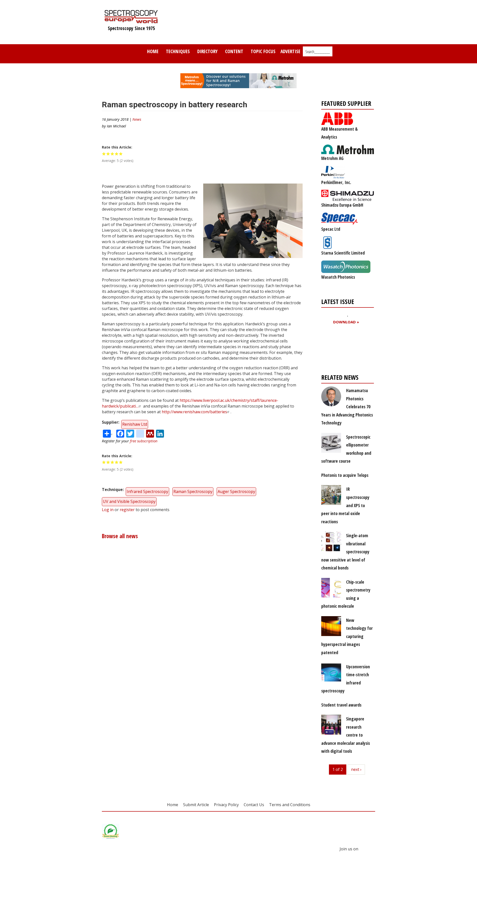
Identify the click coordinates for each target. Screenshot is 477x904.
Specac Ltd (330, 229)
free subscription (144, 440)
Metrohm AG (332, 158)
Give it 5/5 (121, 153)
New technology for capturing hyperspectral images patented (347, 636)
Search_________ (317, 51)
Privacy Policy (226, 804)
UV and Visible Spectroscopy (129, 501)
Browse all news (120, 536)
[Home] (131, 21)
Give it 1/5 (104, 153)
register (127, 509)
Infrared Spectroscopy (147, 491)
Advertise (290, 51)
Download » (346, 322)
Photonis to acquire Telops (344, 475)
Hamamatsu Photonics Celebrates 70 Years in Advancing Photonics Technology (347, 406)
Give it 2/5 (108, 153)
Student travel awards (341, 705)
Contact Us (254, 804)
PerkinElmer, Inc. (336, 182)
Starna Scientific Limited (343, 253)
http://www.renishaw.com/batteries (194, 411)
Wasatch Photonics (338, 277)
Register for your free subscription (345, 350)
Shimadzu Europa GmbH (342, 205)
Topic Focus (263, 51)
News (136, 119)
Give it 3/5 (112, 153)
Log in (108, 509)
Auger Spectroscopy (236, 491)
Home (153, 51)
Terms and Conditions (289, 804)
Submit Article (196, 804)
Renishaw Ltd (134, 424)
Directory (207, 51)
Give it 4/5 (117, 153)
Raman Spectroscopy (192, 491)
